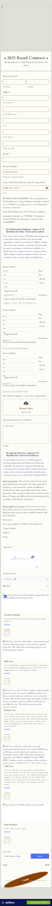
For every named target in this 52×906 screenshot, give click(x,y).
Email (6, 154)
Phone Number (10, 166)
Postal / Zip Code (8, 148)
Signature (8, 547)
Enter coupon (7, 852)
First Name (6, 87)
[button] (46, 188)
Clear (37, 567)
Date (4, 193)
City (4, 126)
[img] (22, 557)
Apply (40, 856)
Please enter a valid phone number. (13, 177)
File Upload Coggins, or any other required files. (25, 395)
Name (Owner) (10, 76)
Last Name (30, 87)
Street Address (7, 103)
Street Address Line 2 (9, 114)
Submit (26, 880)
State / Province (8, 137)
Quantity (7, 630)
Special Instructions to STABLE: (17, 420)
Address (7, 92)
